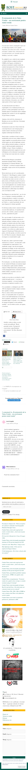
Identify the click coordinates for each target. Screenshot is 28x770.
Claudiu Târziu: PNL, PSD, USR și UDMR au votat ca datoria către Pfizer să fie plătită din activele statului (13, 593)
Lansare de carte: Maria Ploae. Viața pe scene (13, 544)
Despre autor (7, 311)
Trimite (14, 757)
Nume (7, 728)
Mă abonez (6, 512)
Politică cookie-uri (5, 764)
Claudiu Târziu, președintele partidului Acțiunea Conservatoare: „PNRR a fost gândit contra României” (14, 575)
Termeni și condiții (7, 716)
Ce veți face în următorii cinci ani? (12, 391)
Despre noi (5, 714)
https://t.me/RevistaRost (14, 400)
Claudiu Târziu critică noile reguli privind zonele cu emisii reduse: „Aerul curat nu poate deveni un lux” (13, 532)
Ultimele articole (17, 311)
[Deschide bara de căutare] (26, 13)
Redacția (5, 718)
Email (7, 734)
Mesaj (7, 739)
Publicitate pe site (7, 720)
